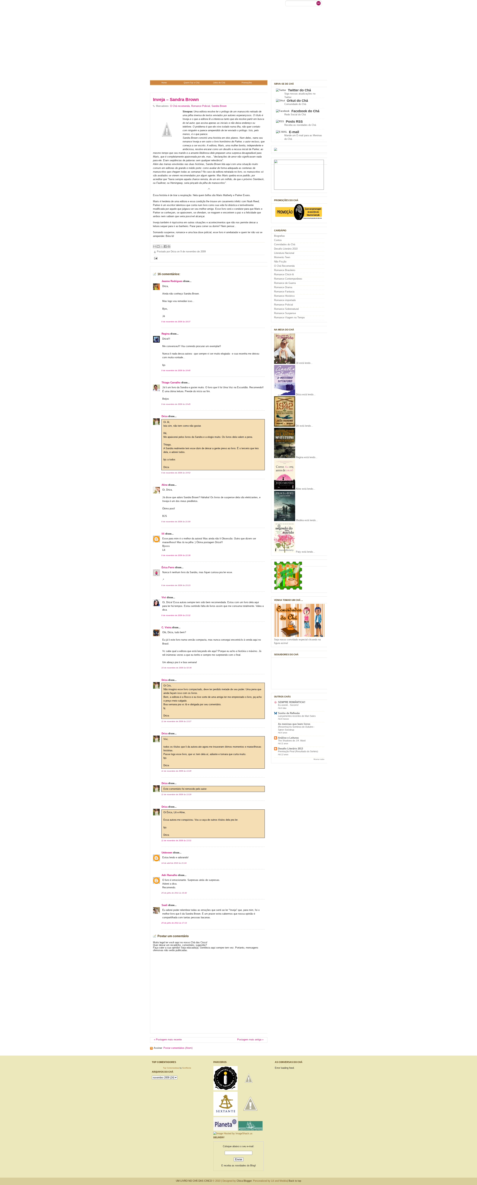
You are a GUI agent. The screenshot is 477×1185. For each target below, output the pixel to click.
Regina (166, 334)
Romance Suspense (285, 313)
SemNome (186, 1068)
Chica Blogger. (244, 1180)
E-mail (294, 132)
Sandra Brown (219, 106)
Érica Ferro (168, 567)
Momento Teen (282, 257)
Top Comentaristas (171, 1068)
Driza (165, 416)
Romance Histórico (284, 296)
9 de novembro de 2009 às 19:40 (175, 370)
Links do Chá (219, 82)
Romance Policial (200, 106)
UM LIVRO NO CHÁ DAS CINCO (194, 1180)
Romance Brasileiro (284, 270)
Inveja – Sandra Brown (176, 99)
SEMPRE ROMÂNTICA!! (291, 702)
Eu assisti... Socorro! (288, 705)
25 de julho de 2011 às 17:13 (174, 923)
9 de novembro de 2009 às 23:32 (175, 615)
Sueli (165, 905)
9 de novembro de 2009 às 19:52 (175, 473)
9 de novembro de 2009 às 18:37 (175, 322)
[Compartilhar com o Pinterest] (169, 246)
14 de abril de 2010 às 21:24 (174, 863)
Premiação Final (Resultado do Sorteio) (298, 751)
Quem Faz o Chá (191, 82)
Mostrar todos (319, 759)
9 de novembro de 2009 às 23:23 (175, 585)
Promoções (246, 82)
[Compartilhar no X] (162, 246)
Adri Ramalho (169, 875)
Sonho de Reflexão (289, 713)
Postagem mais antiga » (250, 1039)
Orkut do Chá (297, 101)
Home (164, 82)
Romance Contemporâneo (288, 279)
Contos (278, 240)
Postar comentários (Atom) (177, 1048)
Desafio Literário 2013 (290, 748)
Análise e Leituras (288, 738)
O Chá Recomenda (284, 266)
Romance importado (285, 300)
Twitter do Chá (299, 90)
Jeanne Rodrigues (172, 281)
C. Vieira (166, 627)
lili (163, 533)
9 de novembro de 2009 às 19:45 (175, 404)
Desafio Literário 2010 (286, 249)
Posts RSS (294, 121)
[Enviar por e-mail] (155, 246)
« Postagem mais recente (168, 1039)
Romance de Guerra (285, 283)
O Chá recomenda (180, 106)
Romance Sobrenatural (286, 309)
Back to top (295, 1180)
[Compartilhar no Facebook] (165, 246)
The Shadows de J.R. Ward (292, 740)
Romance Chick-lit (284, 274)
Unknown (167, 852)
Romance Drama (283, 287)
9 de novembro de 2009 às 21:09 (175, 522)
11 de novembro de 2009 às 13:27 (176, 721)
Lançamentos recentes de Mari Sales (297, 716)
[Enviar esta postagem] (155, 258)
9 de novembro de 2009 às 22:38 (175, 555)
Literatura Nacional (284, 253)
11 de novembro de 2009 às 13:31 (176, 840)
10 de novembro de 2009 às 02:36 (176, 668)
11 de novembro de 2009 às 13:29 (176, 771)
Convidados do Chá (284, 244)
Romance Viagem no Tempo (289, 317)
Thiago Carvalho (171, 382)
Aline (165, 485)
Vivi (164, 597)
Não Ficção (280, 261)
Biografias (279, 236)
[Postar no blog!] (158, 246)
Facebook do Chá (305, 111)
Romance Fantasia (284, 291)
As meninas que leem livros (294, 724)
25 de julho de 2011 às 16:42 (174, 893)
